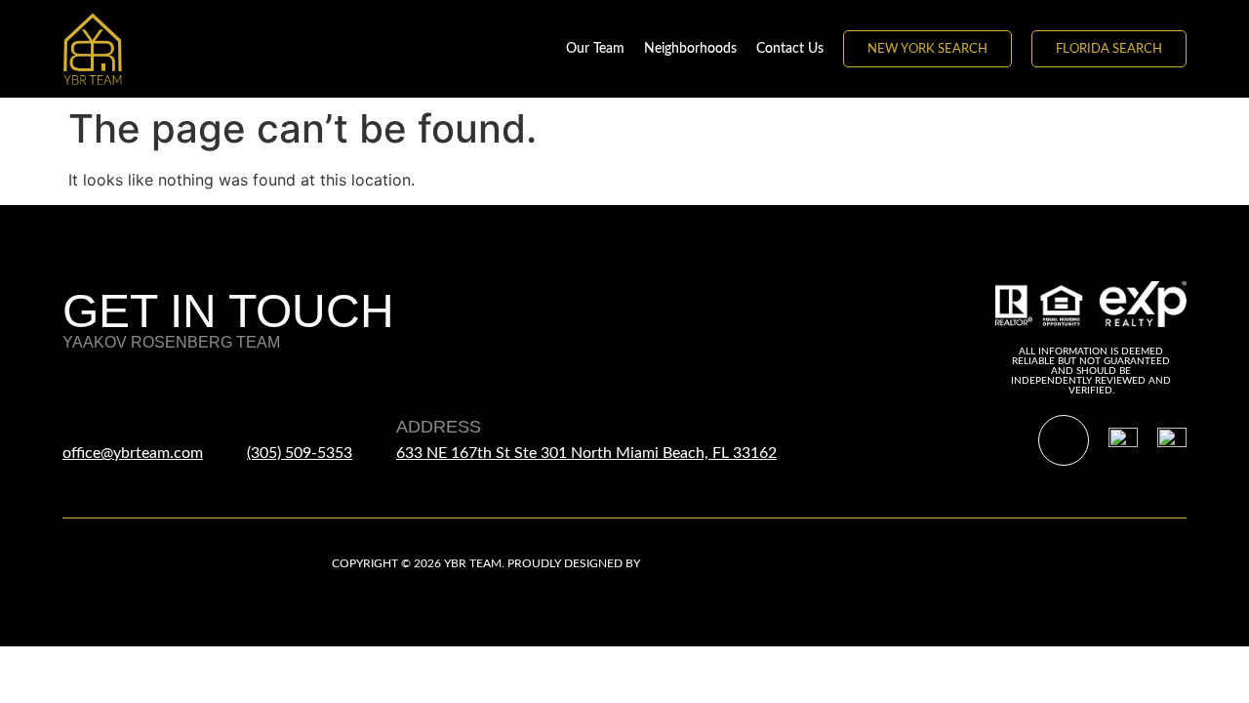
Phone (278, 426)
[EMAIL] (79, 386)
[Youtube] (1063, 440)
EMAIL (88, 426)
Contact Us (790, 49)
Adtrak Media (686, 563)
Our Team (595, 49)
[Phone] (263, 386)
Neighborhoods (690, 49)
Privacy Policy (872, 563)
